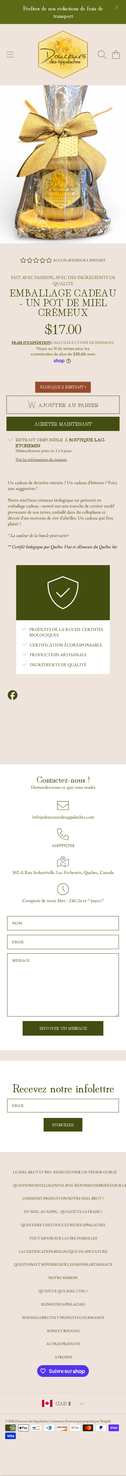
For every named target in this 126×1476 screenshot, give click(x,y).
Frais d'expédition (31, 342)
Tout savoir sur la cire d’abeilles (63, 1238)
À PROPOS (63, 1356)
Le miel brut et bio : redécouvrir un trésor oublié (65, 1171)
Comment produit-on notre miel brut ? (63, 1198)
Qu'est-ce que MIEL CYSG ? (63, 1290)
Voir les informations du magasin (41, 459)
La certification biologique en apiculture (63, 1251)
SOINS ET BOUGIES (63, 1330)
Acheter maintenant (63, 423)
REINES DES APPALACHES (63, 1304)
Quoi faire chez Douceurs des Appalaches (63, 1224)
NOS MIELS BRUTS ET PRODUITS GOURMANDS (63, 1317)
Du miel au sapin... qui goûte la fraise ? (63, 1211)
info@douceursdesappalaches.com (63, 817)
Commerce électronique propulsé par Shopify (80, 1421)
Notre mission (63, 1277)
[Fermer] (116, 7)
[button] (10, 54)
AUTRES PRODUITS (63, 1343)
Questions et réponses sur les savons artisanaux (63, 1264)
